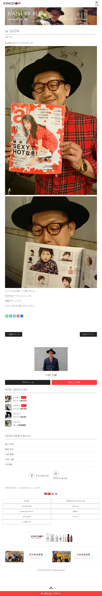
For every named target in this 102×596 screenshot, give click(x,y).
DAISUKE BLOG (25, 488)
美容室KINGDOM (11, 488)
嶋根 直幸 (9, 449)
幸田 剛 (8, 464)
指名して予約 (74, 382)
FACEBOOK (42, 476)
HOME (26, 501)
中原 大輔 (9, 459)
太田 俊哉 (9, 454)
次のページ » (88, 334)
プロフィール (28, 382)
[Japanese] (56, 493)
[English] (45, 493)
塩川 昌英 (9, 444)
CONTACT (26, 522)
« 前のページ (14, 334)
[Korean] (52, 493)
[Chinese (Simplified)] (49, 493)
